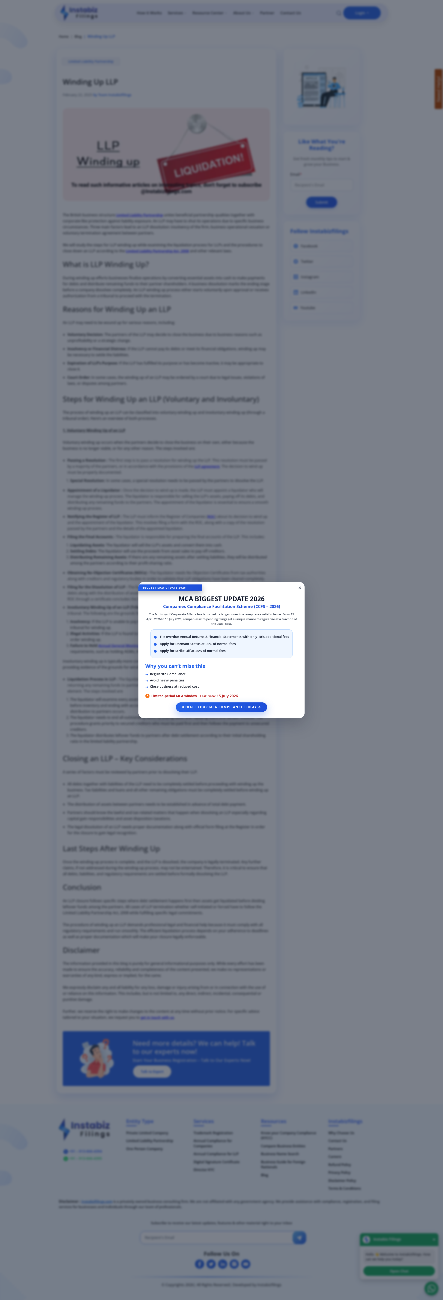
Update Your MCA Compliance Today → (221, 707)
